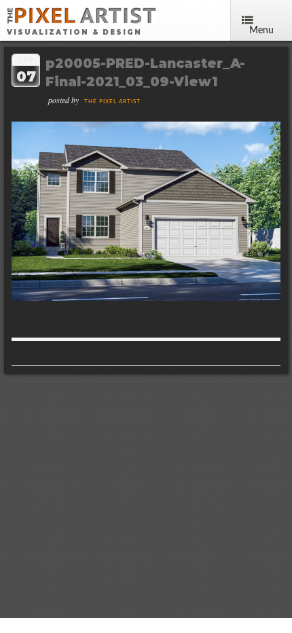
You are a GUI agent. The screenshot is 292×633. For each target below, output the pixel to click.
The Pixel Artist (112, 102)
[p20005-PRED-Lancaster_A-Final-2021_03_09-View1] (146, 297)
